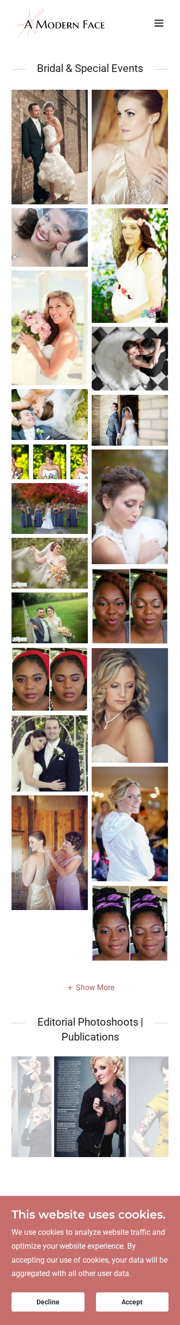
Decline (48, 1302)
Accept (132, 1302)
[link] (66, 23)
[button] (158, 23)
